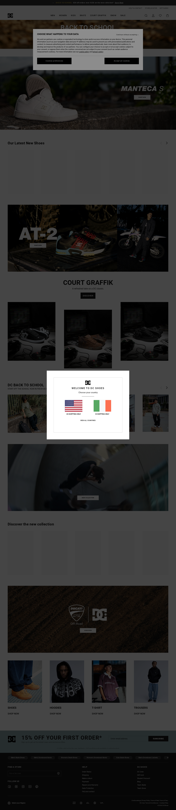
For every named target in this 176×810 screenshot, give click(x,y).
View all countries (88, 420)
